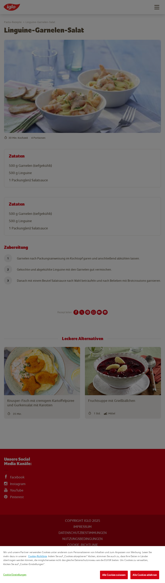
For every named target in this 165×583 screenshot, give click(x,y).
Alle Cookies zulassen (114, 574)
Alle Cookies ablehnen (145, 574)
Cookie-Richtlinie (37, 556)
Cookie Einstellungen (15, 574)
